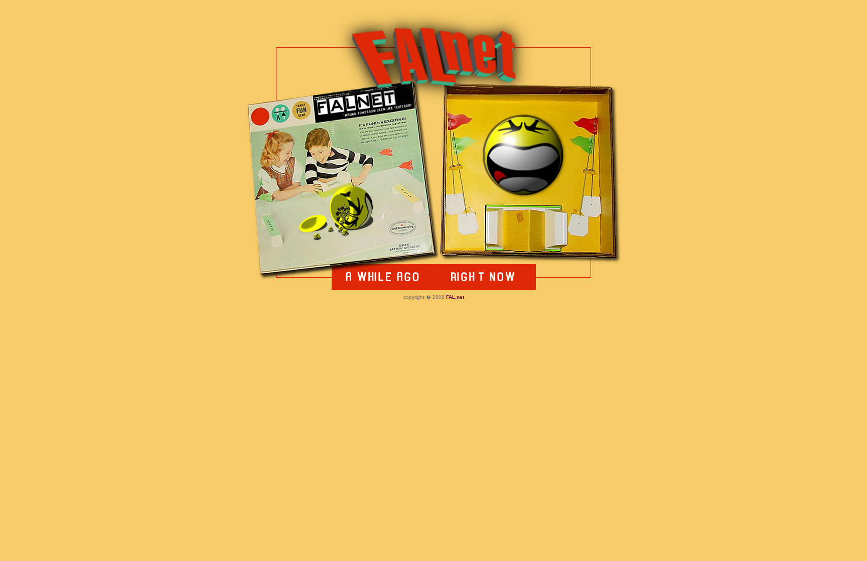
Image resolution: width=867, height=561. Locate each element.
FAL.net (455, 297)
